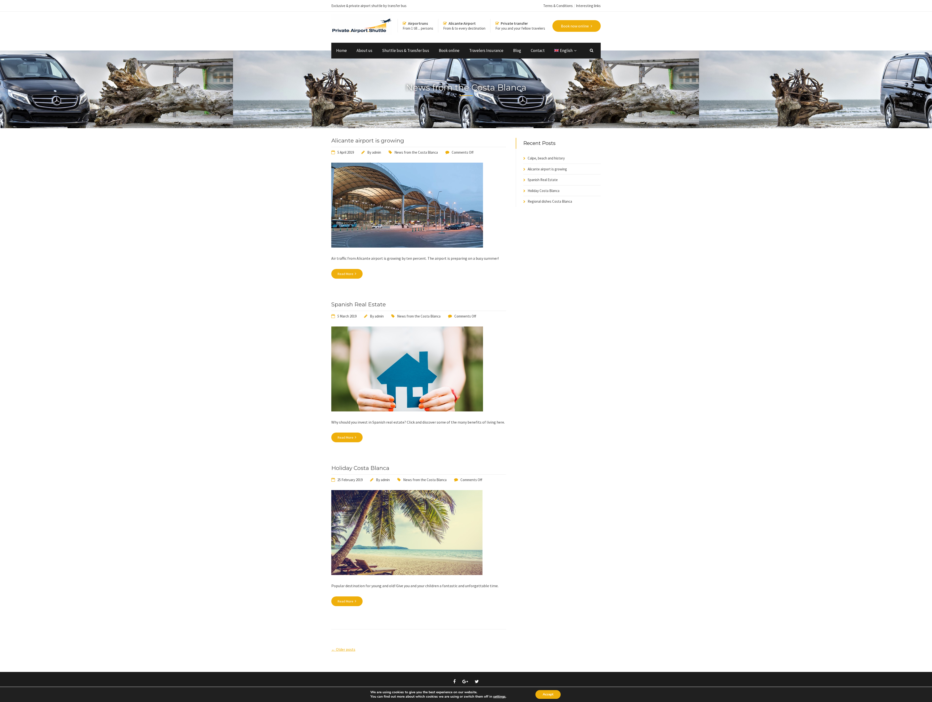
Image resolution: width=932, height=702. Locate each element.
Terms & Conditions (558, 5)
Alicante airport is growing (367, 140)
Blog (517, 50)
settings (499, 696)
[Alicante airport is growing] (407, 246)
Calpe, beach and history (546, 158)
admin (376, 152)
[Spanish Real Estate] (407, 410)
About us (364, 50)
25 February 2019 (350, 479)
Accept (548, 694)
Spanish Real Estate (358, 304)
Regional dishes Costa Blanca (550, 201)
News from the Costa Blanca (416, 152)
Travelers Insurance (486, 50)
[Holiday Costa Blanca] (407, 573)
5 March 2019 (347, 316)
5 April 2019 (345, 152)
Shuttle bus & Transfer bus (405, 50)
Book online (449, 50)
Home (341, 50)
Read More (346, 274)
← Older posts (343, 649)
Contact (538, 50)
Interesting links (588, 5)
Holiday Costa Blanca (360, 468)
